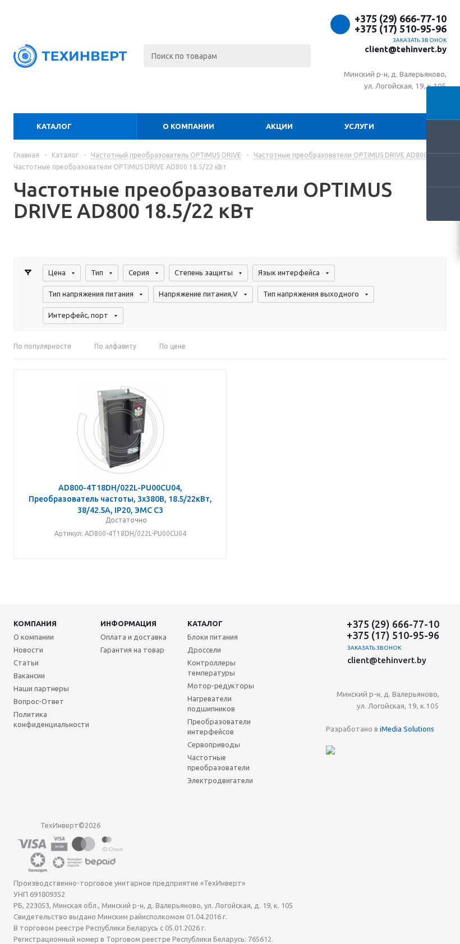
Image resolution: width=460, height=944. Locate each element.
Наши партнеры (41, 688)
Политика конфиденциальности (51, 719)
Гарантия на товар (132, 650)
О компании (188, 126)
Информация (128, 623)
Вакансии (29, 675)
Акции (279, 126)
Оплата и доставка (133, 637)
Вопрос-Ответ (38, 701)
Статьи (26, 663)
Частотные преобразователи (218, 762)
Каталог (54, 126)
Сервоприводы (213, 744)
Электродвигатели (220, 780)
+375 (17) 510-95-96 (401, 29)
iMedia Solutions (407, 729)
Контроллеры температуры (211, 668)
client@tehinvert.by (406, 49)
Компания (35, 623)
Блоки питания (212, 637)
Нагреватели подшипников (211, 703)
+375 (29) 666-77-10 (401, 18)
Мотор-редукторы (220, 686)
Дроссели (204, 650)
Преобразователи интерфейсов (219, 726)
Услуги (359, 126)
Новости (28, 650)
